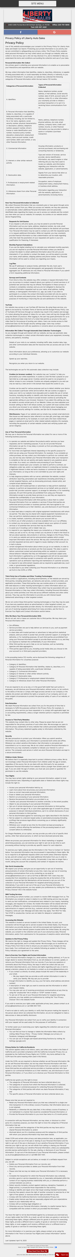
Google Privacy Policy (57, 310)
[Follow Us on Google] (54, 32)
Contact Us (38, 1245)
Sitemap (40, 1247)
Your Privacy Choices (48, 1247)
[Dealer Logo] (37, 15)
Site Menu (37, 3)
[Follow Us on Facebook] (21, 32)
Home (28, 1245)
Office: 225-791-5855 (60, 25)
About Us (32, 1245)
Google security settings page (34, 324)
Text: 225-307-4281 (39, 27)
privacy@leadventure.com (15, 326)
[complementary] (69, 1251)
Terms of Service (36, 310)
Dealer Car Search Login (24, 1247)
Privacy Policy (45, 1245)
